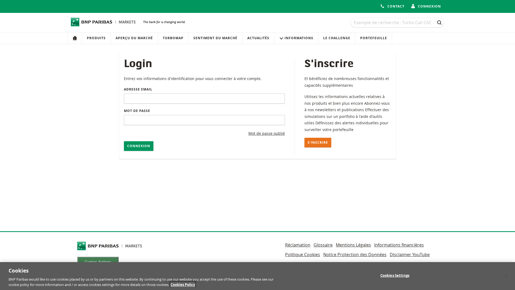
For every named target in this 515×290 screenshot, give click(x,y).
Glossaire (323, 245)
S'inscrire (318, 142)
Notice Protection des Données (355, 255)
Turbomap (173, 38)
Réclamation (297, 245)
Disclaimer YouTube (410, 255)
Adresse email (138, 89)
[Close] (506, 275)
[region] (257, 276)
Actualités (258, 38)
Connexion (138, 146)
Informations (299, 38)
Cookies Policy (183, 284)
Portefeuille (373, 38)
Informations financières (399, 245)
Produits (96, 38)
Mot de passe (137, 110)
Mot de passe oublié (266, 133)
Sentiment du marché (215, 38)
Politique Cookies (302, 255)
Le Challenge (336, 38)
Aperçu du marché (134, 38)
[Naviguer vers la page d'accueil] (103, 22)
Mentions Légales (353, 245)
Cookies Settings (394, 275)
